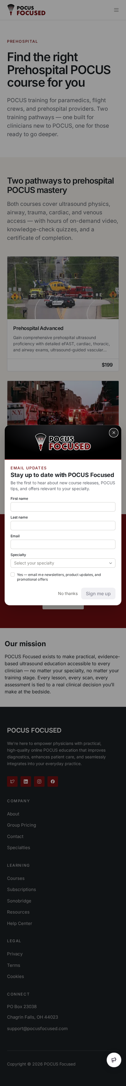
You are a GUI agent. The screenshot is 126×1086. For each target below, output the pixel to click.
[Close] (114, 433)
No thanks (68, 593)
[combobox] (63, 563)
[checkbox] (13, 574)
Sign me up (98, 593)
